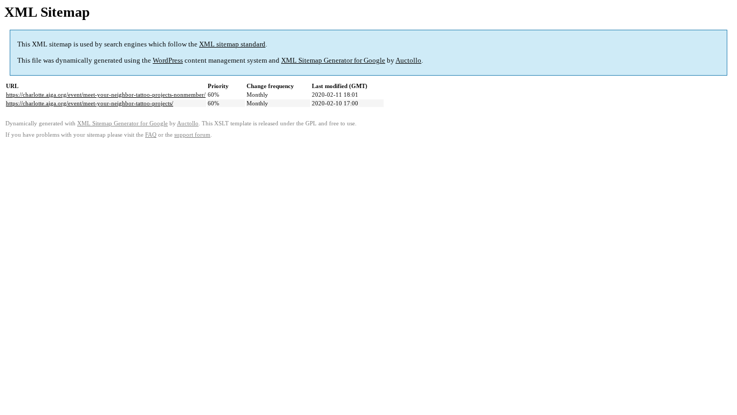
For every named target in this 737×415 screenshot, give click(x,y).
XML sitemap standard (232, 44)
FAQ (150, 135)
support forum (192, 135)
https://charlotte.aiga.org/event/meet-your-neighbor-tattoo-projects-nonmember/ (106, 94)
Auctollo (408, 60)
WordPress (168, 60)
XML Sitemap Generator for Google (333, 60)
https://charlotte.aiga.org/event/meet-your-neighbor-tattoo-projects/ (89, 103)
